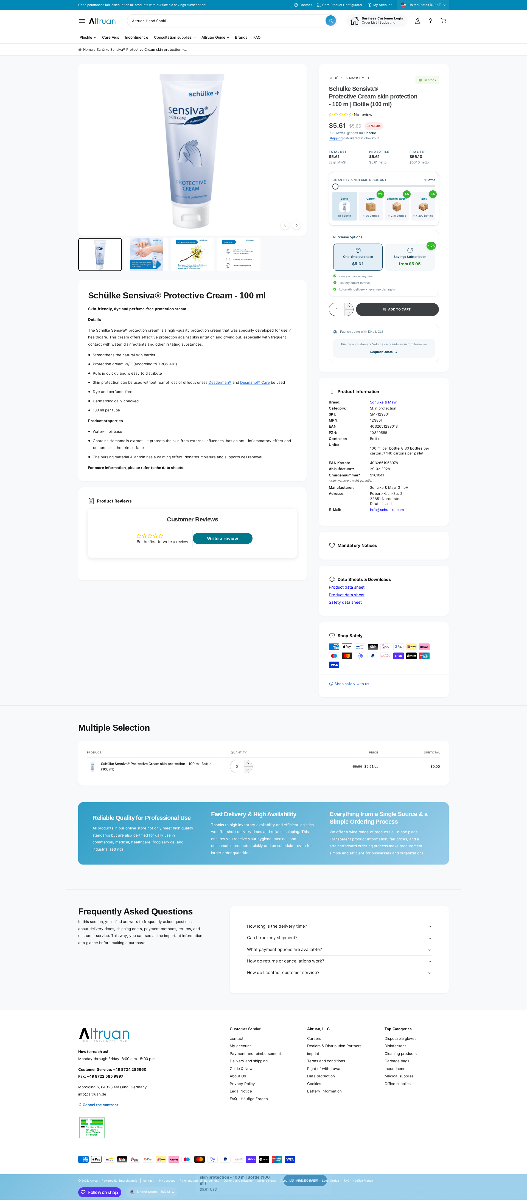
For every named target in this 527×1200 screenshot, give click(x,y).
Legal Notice (241, 1091)
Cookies (314, 1084)
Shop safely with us (352, 684)
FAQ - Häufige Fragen (249, 1099)
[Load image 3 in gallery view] (192, 254)
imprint (313, 1053)
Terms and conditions (326, 1061)
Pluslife (86, 37)
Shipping (335, 138)
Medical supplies (399, 1076)
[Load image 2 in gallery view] (146, 254)
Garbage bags (397, 1061)
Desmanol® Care (255, 382)
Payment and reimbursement (255, 1053)
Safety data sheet (345, 602)
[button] (82, 20)
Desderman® (220, 382)
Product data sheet (346, 587)
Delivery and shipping (249, 1061)
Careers (314, 1038)
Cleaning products (401, 1053)
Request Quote (381, 352)
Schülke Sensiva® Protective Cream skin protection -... (142, 49)
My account (240, 1046)
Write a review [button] (222, 538)
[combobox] (232, 20)
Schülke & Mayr (383, 402)
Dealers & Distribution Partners (334, 1046)
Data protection (321, 1076)
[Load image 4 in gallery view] (238, 254)
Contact (305, 5)
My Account (382, 5)
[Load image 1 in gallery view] (100, 254)
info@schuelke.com (386, 509)
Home (88, 49)
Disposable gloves (400, 1038)
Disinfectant (395, 1046)
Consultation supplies (173, 37)
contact (236, 1038)
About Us (238, 1076)
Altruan (94, 1180)
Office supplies (398, 1084)
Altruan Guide (213, 37)
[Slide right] (296, 225)
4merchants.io (128, 1180)
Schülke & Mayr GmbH (349, 78)
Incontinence (396, 1068)
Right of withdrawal (324, 1068)
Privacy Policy (242, 1084)
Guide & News (242, 1068)
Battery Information (324, 1091)
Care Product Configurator (342, 5)
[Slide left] (285, 225)
